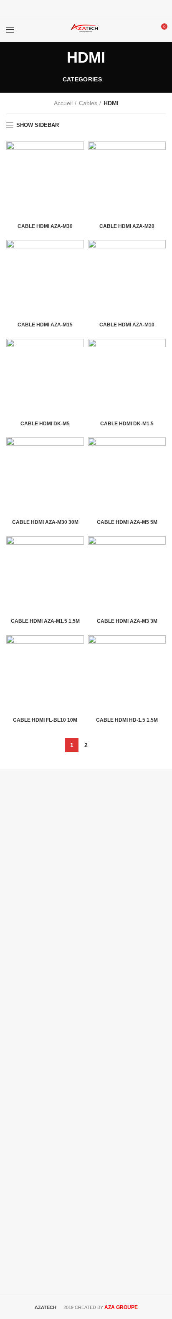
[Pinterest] (86, 8)
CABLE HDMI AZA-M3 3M (127, 621)
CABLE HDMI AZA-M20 (126, 226)
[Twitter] (76, 8)
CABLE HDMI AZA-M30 (45, 226)
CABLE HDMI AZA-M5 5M (127, 522)
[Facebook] (65, 8)
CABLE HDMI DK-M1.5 (127, 424)
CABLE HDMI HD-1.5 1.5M (127, 720)
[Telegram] (107, 8)
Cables (88, 103)
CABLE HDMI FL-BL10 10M (45, 720)
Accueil (63, 103)
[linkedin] (96, 8)
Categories (82, 79)
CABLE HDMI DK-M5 (45, 424)
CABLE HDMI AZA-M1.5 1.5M (45, 621)
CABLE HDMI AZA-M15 (45, 325)
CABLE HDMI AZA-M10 (126, 325)
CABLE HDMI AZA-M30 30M (45, 522)
